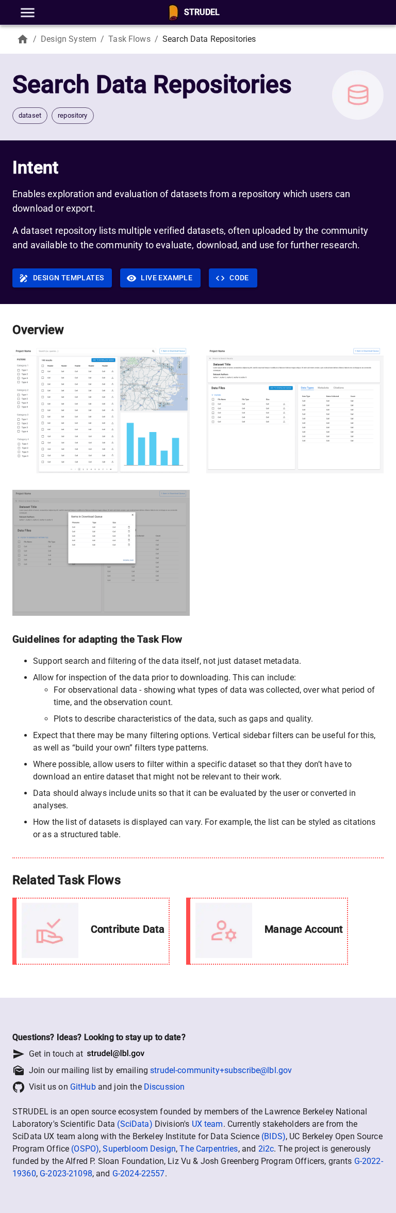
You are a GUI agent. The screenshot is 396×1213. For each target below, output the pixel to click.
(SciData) (134, 1124)
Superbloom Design (139, 1149)
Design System (68, 39)
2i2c (266, 1149)
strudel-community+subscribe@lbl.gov (221, 1070)
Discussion (164, 1087)
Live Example (166, 278)
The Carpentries (208, 1149)
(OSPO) (85, 1149)
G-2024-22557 (138, 1173)
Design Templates (68, 278)
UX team (207, 1124)
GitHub (83, 1087)
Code (239, 278)
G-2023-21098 (66, 1173)
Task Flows (129, 39)
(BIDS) (273, 1136)
